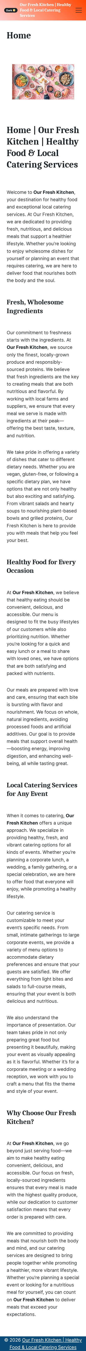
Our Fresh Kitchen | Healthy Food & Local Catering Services (45, 10)
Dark (9, 10)
